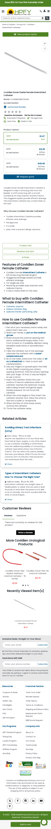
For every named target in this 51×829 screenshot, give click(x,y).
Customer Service (34, 686)
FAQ (4, 713)
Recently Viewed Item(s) (25, 590)
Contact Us (31, 736)
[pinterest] (10, 806)
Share (9, 464)
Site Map (29, 749)
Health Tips (7, 701)
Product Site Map (33, 757)
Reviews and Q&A (25, 251)
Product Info (26, 245)
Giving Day (7, 736)
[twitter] (10, 801)
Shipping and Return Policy (37, 709)
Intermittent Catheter (34, 272)
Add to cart (25, 824)
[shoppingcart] (48, 11)
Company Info (33, 726)
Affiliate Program (10, 749)
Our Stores (30, 741)
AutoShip (6, 753)
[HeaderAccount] (44, 11)
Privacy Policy (31, 753)
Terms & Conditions (34, 705)
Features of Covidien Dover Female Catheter (23, 266)
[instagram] (25, 801)
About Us (29, 732)
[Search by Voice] (42, 18)
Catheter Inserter (15, 306)
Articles (25, 257)
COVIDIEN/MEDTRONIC (16, 99)
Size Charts (7, 709)
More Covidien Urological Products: (25, 542)
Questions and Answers (13, 115)
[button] (26, 34)
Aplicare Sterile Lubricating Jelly (21, 311)
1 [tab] (23, 585)
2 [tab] (25, 585)
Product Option (11, 129)
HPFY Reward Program (12, 732)
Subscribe (43, 644)
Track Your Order (33, 692)
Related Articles (14, 419)
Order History (31, 701)
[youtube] (41, 801)
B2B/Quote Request (34, 720)
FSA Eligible (7, 705)
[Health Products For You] (19, 11)
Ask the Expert (9, 717)
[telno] (41, 11)
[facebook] (17, 801)
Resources (7, 686)
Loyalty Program (10, 741)
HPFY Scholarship (10, 745)
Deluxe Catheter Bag (16, 309)
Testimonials (31, 745)
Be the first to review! (33, 115)
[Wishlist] (44, 43)
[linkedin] (33, 801)
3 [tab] (28, 585)
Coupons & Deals (10, 692)
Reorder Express (32, 696)
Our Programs (9, 726)
